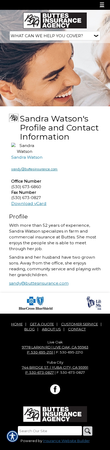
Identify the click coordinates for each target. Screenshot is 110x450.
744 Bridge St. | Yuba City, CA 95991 (55, 367)
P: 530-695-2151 (40, 352)
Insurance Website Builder (66, 441)
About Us (51, 329)
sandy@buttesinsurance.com (39, 283)
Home (17, 324)
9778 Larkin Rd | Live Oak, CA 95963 (55, 347)
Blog (29, 329)
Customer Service (79, 324)
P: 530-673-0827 (39, 372)
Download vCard (28, 203)
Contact (77, 329)
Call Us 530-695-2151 (29, 5)
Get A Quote (42, 324)
